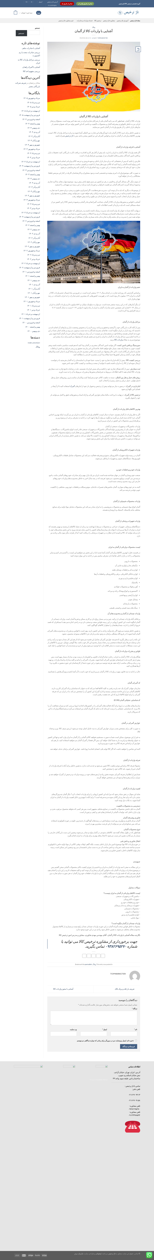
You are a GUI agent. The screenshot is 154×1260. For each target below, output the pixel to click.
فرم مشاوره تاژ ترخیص (65, 21)
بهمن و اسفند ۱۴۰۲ (32, 225)
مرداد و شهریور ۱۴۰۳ (31, 200)
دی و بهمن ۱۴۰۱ (33, 280)
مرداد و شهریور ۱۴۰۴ (31, 149)
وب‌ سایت (73, 1029)
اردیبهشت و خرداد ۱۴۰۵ (30, 111)
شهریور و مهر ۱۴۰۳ (32, 195)
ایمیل (104, 1029)
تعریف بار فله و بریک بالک (125, 989)
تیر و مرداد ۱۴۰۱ (33, 305)
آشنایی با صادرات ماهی (31, 48)
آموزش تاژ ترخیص (122, 21)
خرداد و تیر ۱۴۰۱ (33, 310)
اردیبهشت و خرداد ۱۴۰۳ (30, 212)
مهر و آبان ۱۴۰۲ (34, 242)
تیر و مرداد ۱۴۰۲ (33, 255)
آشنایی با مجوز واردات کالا (63, 989)
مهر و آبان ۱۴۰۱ (34, 293)
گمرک (72, 386)
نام (135, 1029)
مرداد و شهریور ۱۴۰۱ (31, 301)
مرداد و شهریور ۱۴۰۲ (31, 250)
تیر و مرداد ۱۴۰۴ (33, 153)
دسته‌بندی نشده (34, 342)
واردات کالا (118, 339)
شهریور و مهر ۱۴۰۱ (32, 297)
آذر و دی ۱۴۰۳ (34, 183)
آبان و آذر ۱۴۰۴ (34, 136)
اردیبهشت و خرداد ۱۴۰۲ (30, 263)
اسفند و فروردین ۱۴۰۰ (31, 322)
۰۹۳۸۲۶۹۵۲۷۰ (115, 946)
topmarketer (102, 38)
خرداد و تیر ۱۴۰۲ (33, 259)
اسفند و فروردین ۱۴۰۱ (31, 272)
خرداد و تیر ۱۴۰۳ (33, 208)
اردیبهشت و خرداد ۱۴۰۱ (30, 314)
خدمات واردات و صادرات (85, 21)
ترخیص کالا (97, 21)
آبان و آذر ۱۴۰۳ (34, 187)
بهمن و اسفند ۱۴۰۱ (32, 276)
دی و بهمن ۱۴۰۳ (33, 178)
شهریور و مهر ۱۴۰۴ (32, 145)
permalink (88, 964)
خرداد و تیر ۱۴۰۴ (33, 157)
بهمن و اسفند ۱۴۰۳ (32, 174)
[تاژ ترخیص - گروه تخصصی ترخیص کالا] (128, 12)
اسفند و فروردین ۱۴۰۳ (31, 170)
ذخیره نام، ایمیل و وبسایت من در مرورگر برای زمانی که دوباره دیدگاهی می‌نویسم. (105, 1041)
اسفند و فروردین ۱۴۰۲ (31, 221)
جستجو (37, 28)
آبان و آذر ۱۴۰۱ (34, 288)
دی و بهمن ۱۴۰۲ (33, 229)
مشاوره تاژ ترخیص (109, 21)
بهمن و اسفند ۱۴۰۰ (32, 327)
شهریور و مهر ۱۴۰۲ (32, 246)
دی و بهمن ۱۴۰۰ (33, 331)
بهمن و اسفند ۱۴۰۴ (32, 123)
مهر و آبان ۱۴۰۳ (34, 191)
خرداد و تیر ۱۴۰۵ (33, 106)
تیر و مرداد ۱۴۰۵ (33, 102)
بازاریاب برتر (78, 1254)
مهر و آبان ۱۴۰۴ (34, 140)
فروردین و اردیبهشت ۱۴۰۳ (29, 217)
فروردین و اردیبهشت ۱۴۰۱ (29, 318)
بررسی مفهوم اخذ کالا (31, 71)
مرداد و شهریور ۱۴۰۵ (31, 98)
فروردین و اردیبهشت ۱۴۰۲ (29, 267)
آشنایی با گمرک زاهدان (31, 67)
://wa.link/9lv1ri (99, 1079)
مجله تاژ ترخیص (135, 21)
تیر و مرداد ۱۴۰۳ (33, 204)
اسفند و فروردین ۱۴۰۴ (31, 119)
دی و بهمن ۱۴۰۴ (33, 128)
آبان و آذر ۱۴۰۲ (34, 238)
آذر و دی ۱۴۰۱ (34, 284)
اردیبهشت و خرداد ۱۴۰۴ (30, 161)
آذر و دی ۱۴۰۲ (34, 233)
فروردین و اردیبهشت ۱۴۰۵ (29, 115)
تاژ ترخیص (69, 136)
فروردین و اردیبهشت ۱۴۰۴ (29, 166)
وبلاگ (93, 27)
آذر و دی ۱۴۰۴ (34, 132)
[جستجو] (111, 12)
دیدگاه (134, 1009)
